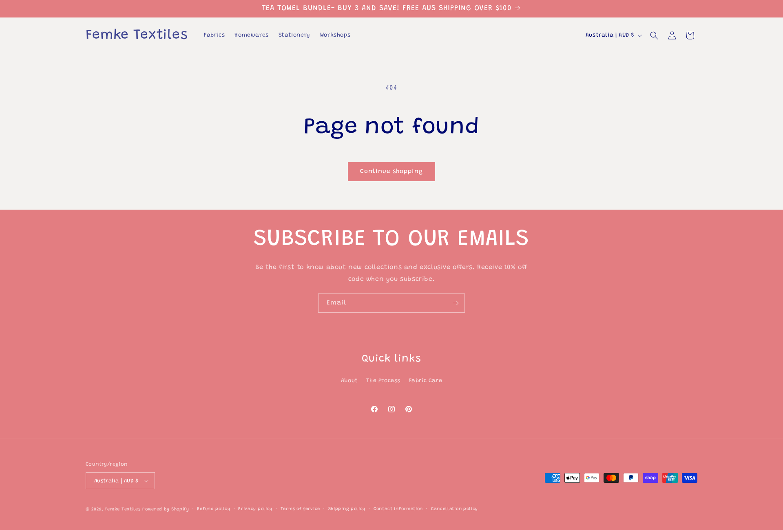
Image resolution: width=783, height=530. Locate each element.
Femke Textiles (123, 509)
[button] (654, 35)
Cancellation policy (454, 509)
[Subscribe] (455, 303)
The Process (383, 381)
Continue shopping (391, 172)
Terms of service (300, 509)
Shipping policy (347, 509)
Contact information (398, 509)
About (349, 381)
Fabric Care (425, 381)
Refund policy (213, 509)
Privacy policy (255, 509)
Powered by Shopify (165, 509)
